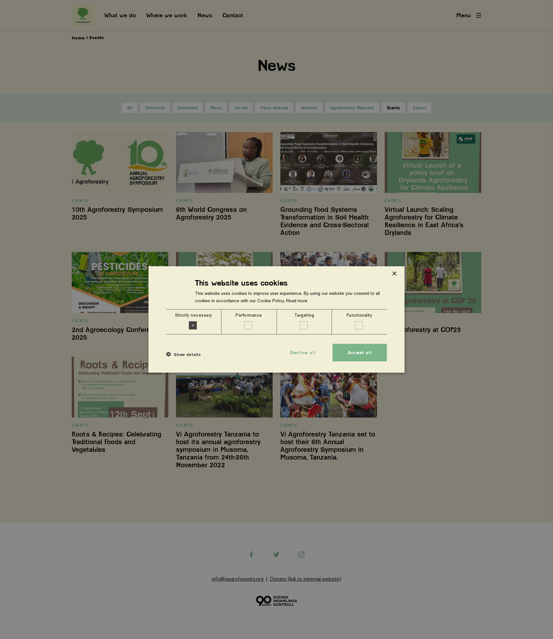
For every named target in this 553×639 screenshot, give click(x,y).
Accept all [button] (360, 352)
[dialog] (276, 319)
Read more (297, 300)
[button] (183, 354)
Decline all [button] (303, 352)
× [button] (394, 273)
